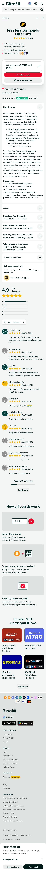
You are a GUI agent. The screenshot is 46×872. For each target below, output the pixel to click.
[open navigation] (3, 3)
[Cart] (42, 3)
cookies (13, 850)
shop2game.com (20, 129)
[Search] (41, 9)
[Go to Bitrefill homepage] (13, 3)
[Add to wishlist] (37, 17)
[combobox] (20, 9)
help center (17, 270)
